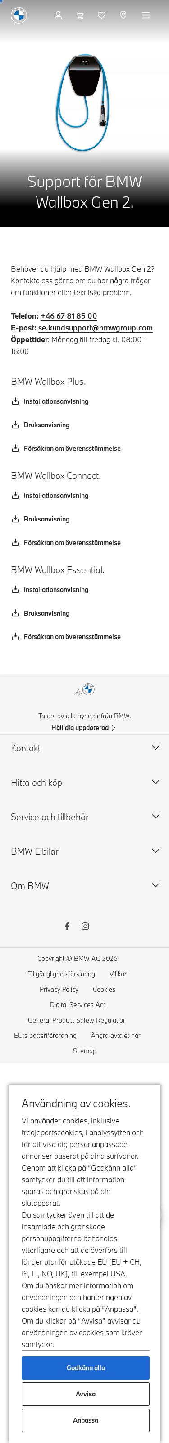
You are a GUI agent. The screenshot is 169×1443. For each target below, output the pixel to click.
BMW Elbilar (35, 851)
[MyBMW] (59, 15)
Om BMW (30, 885)
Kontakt (26, 748)
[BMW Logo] (19, 15)
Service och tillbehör (50, 816)
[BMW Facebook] (67, 927)
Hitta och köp (36, 782)
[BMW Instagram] (85, 927)
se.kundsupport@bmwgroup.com (95, 327)
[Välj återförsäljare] (124, 15)
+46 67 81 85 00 (69, 315)
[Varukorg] (80, 15)
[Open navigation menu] (146, 15)
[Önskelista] (102, 15)
